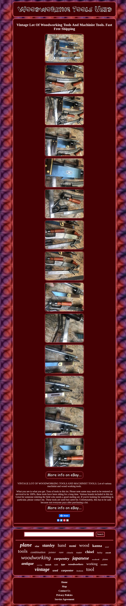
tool (90, 569)
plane (26, 545)
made (56, 565)
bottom (80, 571)
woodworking (36, 558)
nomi (72, 546)
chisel (89, 552)
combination (38, 552)
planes (105, 559)
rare (61, 552)
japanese (80, 558)
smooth (108, 553)
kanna (97, 546)
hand (62, 545)
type (63, 564)
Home (64, 582)
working (92, 564)
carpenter (67, 570)
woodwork (95, 559)
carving (39, 565)
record (107, 547)
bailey (99, 553)
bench (48, 565)
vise (37, 546)
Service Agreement (64, 599)
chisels (70, 552)
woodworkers (75, 564)
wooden (104, 564)
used (55, 570)
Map (64, 586)
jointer (52, 552)
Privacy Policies (64, 595)
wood (84, 545)
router (79, 552)
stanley (48, 545)
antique (28, 563)
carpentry (61, 558)
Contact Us (64, 590)
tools (23, 551)
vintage (42, 569)
